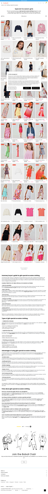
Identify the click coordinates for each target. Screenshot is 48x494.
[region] (24, 81)
